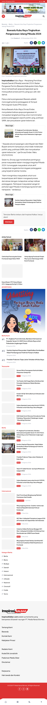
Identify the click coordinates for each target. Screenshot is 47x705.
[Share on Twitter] (35, 42)
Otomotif (7, 586)
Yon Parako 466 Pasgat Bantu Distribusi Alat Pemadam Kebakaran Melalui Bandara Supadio (30, 383)
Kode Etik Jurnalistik (9, 653)
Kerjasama (6, 671)
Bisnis (6, 560)
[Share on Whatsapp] (39, 42)
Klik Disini (8, 222)
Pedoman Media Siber (10, 658)
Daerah (6, 567)
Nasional (7, 582)
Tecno (6, 594)
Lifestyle (7, 579)
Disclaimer (6, 662)
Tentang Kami (7, 627)
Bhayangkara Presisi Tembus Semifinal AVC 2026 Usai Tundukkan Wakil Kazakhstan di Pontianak (30, 543)
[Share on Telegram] (43, 42)
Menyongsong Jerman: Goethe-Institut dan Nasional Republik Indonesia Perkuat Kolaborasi (30, 508)
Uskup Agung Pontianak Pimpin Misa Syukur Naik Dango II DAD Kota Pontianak (34, 259)
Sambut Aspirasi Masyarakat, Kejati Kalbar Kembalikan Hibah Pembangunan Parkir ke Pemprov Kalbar (28, 202)
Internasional (20, 500)
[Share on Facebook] (31, 42)
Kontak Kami (7, 636)
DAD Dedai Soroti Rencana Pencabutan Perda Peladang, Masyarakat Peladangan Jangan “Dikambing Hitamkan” (31, 418)
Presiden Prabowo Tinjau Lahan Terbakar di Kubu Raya (25, 359)
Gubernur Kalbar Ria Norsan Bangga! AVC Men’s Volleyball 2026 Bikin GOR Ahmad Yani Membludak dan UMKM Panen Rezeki (30, 531)
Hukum (6, 571)
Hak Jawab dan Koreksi (11, 675)
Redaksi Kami (7, 649)
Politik (6, 590)
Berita (18, 375)
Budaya (6, 564)
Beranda (5, 632)
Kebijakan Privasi (8, 640)
